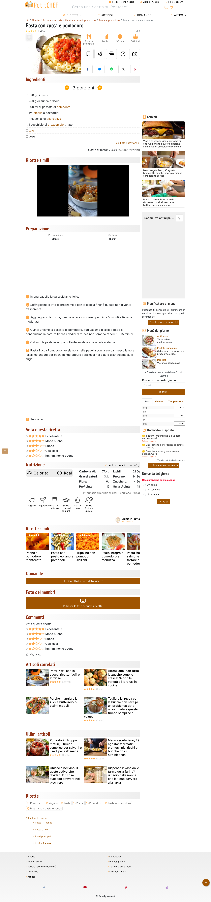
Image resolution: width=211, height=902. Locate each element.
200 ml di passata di (49, 107)
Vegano (53, 803)
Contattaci (115, 856)
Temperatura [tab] (175, 401)
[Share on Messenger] (99, 69)
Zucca (80, 803)
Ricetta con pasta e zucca (46, 808)
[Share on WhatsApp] (111, 69)
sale (31, 130)
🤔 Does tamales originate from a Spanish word (160, 452)
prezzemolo (56, 124)
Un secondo (153, 489)
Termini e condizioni (120, 866)
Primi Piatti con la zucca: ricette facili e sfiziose (65, 674)
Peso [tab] (147, 401)
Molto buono (54, 441)
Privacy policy (117, 861)
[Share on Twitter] (123, 69)
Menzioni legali (117, 871)
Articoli (107, 15)
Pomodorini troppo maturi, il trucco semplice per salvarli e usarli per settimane (66, 745)
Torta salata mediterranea (164, 341)
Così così (51, 451)
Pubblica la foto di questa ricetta (82, 606)
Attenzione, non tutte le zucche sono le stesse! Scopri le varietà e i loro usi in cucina (123, 678)
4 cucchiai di (45, 118)
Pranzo (48, 822)
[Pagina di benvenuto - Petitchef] (27, 20)
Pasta (67, 803)
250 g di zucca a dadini (44, 101)
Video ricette (35, 861)
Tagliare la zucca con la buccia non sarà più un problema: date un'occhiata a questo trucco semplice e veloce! (111, 707)
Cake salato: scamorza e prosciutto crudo (170, 352)
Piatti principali (43, 836)
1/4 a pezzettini (44, 113)
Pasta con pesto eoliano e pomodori (62, 556)
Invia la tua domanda (165, 465)
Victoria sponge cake (168, 363)
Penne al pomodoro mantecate (33, 556)
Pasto (38, 822)
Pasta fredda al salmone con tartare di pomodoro (138, 558)
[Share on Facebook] (88, 69)
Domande (143, 15)
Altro (178, 15)
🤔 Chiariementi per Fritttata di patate (163, 445)
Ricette (72, 15)
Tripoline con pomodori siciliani (85, 556)
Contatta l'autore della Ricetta (84, 581)
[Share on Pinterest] (135, 69)
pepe (32, 136)
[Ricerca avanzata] (171, 8)
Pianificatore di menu (162, 322)
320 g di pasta (38, 95)
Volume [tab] (159, 401)
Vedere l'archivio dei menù (162, 372)
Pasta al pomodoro (119, 803)
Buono (49, 446)
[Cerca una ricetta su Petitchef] (166, 7)
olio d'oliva (54, 118)
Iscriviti (163, 391)
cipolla (38, 113)
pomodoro (63, 107)
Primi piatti (36, 803)
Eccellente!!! (53, 436)
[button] (30, 54)
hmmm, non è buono (59, 455)
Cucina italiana (43, 843)
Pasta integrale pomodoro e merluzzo (112, 556)
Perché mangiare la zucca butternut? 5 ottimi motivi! (64, 702)
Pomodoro (95, 803)
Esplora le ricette (37, 818)
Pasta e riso (41, 829)
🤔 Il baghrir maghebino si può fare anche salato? (161, 437)
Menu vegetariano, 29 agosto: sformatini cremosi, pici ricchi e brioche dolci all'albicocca (124, 747)
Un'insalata (153, 494)
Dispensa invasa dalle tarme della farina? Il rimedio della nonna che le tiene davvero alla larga (123, 775)
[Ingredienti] (5, 451)
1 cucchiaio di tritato (51, 124)
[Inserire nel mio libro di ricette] (88, 54)
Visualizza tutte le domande (170, 460)
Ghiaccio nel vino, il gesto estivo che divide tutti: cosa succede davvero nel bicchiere (65, 775)
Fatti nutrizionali (129, 142)
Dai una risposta (149, 441)
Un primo (152, 484)
